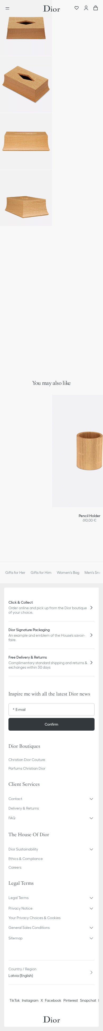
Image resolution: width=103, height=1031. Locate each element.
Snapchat (88, 1000)
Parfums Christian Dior (26, 768)
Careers (14, 867)
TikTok (15, 1000)
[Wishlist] (76, 8)
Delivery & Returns (23, 808)
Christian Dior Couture (26, 760)
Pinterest (70, 1000)
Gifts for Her (15, 572)
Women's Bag (68, 572)
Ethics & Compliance (25, 859)
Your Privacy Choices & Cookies (34, 918)
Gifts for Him (41, 572)
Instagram (30, 1000)
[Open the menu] (9, 8)
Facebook (53, 1000)
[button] (26, 28)
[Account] (86, 8)
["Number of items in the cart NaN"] (95, 8)
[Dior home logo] (51, 8)
